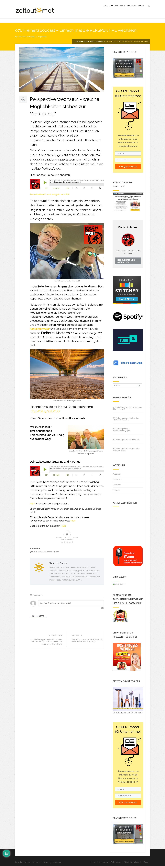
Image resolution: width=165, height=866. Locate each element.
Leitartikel (117, 485)
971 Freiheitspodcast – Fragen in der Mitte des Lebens (126, 449)
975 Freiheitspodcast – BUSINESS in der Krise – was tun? (127, 408)
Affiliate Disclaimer (131, 862)
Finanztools (117, 479)
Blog (116, 6)
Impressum (103, 862)
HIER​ (63, 526)
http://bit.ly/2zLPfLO (45, 411)
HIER (32, 503)
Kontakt (141, 6)
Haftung (145, 862)
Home (105, 6)
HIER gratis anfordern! (128, 167)
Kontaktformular (40, 328)
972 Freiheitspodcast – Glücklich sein (126, 439)
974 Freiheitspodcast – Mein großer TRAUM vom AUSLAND (126, 419)
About (111, 6)
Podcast (122, 6)
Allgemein (42, 37)
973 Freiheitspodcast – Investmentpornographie (122, 430)
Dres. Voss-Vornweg (26, 37)
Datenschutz (116, 862)
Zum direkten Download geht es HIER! (49, 194)
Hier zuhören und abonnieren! (126, 261)
